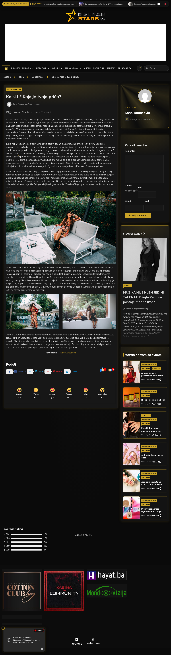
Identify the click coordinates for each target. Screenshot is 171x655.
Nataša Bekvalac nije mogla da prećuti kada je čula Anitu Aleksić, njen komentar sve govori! (141, 4)
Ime (139, 187)
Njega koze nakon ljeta (153, 400)
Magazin (26, 68)
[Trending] (139, 68)
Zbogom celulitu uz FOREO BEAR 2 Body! (151, 483)
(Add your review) (83, 535)
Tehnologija (71, 68)
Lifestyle (41, 68)
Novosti (15, 68)
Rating (129, 185)
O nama (87, 68)
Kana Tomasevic (137, 113)
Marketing (98, 68)
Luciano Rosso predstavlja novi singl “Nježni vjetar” (92, 4)
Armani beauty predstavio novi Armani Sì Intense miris (153, 374)
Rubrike (56, 68)
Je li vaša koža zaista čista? (152, 456)
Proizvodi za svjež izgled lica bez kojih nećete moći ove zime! (152, 510)
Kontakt (111, 68)
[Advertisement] (85, 42)
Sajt (147, 201)
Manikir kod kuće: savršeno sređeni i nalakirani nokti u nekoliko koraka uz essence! (151, 429)
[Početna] (6, 68)
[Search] (147, 68)
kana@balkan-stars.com (142, 119)
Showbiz (156, 368)
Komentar (130, 151)
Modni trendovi (14, 89)
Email (128, 201)
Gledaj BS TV (124, 68)
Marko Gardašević (67, 352)
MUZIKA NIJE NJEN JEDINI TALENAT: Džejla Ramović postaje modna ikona (143, 297)
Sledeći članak (132, 233)
